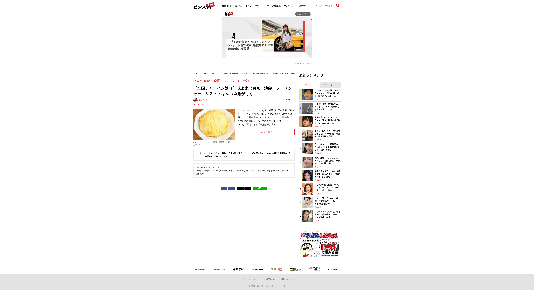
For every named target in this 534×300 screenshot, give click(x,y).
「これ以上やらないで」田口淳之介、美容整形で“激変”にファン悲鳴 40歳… (327, 214)
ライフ (249, 5)
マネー (266, 5)
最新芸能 (226, 5)
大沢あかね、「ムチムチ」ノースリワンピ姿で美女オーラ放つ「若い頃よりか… (327, 160)
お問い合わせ (286, 279)
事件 (257, 5)
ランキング (289, 5)
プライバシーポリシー (251, 279)
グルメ (196, 104)
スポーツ (302, 5)
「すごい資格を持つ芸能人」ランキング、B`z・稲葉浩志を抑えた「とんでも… (327, 106)
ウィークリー (330, 85)
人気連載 (276, 5)
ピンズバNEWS (199, 73)
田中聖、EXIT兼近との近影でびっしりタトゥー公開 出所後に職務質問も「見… (327, 133)
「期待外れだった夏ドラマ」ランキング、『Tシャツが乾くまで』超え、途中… (327, 187)
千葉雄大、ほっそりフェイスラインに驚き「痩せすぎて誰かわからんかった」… (327, 120)
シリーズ (212, 73)
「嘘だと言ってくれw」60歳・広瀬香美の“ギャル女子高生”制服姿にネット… (327, 201)
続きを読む (265, 132)
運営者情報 (271, 279)
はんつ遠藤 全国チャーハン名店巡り (234, 73)
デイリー (309, 85)
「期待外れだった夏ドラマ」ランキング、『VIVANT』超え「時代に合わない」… (327, 93)
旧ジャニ (238, 5)
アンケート (319, 99)
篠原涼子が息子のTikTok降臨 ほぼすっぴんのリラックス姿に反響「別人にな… (328, 174)
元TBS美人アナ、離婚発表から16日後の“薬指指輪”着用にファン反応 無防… (327, 147)
